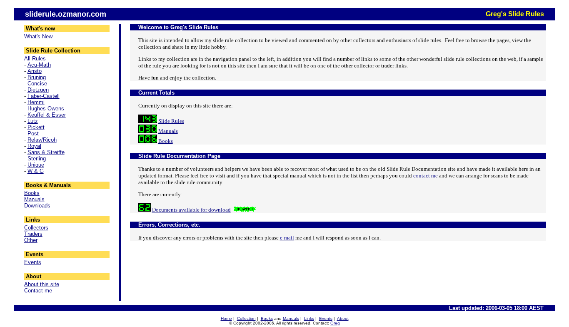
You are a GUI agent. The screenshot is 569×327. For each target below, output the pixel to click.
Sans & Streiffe (46, 152)
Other (30, 240)
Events (32, 262)
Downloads (37, 205)
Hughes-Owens (45, 108)
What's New (38, 36)
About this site (41, 284)
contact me (425, 175)
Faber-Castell (43, 96)
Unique (35, 165)
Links (309, 318)
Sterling (36, 158)
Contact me (38, 290)
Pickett (36, 127)
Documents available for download (191, 210)
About (343, 318)
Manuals (34, 199)
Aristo (34, 71)
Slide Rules (171, 121)
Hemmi (36, 102)
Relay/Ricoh (42, 140)
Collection (246, 318)
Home (226, 318)
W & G (35, 171)
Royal (34, 146)
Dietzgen (38, 90)
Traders (33, 234)
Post (33, 133)
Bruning (36, 77)
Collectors (36, 228)
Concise (37, 83)
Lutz (32, 121)
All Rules (35, 58)
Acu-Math (39, 65)
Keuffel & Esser (46, 115)
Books (32, 193)
